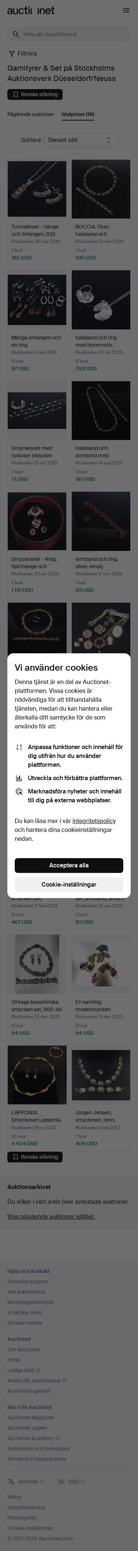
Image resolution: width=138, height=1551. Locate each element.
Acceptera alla (69, 865)
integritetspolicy (94, 821)
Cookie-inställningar (69, 884)
